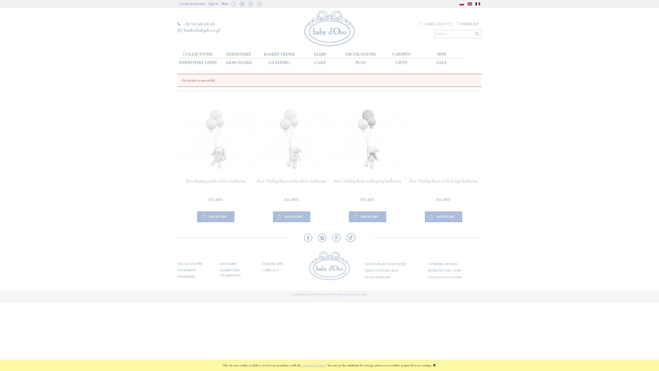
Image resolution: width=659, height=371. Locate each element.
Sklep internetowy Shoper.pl (329, 299)
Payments (187, 270)
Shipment (186, 277)
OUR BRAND (272, 264)
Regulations (190, 264)
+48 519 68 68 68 (199, 24)
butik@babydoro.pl (202, 30)
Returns (228, 264)
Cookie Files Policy (314, 365)
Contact (270, 270)
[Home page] (329, 27)
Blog (224, 4)
